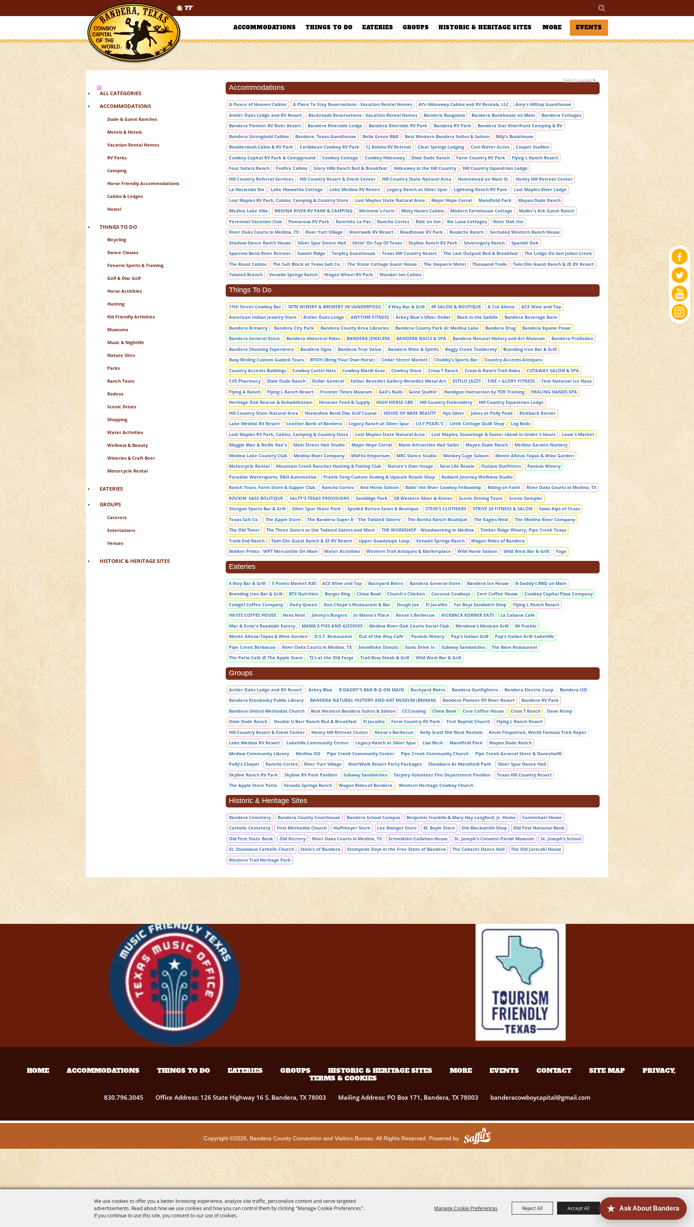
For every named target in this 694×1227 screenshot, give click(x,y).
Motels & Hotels (124, 132)
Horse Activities (124, 291)
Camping (117, 170)
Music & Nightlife (125, 342)
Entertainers (121, 530)
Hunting (116, 304)
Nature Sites (121, 355)
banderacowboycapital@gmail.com (540, 1098)
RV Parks (117, 158)
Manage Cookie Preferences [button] (466, 1208)
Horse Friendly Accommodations (143, 183)
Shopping (117, 419)
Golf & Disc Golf (124, 278)
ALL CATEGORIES (120, 93)
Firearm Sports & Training (135, 265)
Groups (416, 27)
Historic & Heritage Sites (485, 27)
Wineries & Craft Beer (131, 458)
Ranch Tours (120, 381)
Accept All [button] (578, 1208)
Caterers (117, 517)
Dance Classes (122, 252)
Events (589, 27)
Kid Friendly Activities (131, 317)
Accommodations (264, 27)
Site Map (607, 1070)
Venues (115, 543)
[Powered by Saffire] (477, 1138)
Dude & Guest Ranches (132, 119)
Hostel (114, 209)
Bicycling (116, 239)
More (552, 27)
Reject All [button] (532, 1208)
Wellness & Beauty (127, 445)
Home (38, 1070)
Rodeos (115, 394)
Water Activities (125, 432)
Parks (113, 368)
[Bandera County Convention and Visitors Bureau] (134, 33)
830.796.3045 (123, 1098)
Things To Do (329, 27)
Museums (117, 329)
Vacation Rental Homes (133, 145)
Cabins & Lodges (125, 196)
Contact (554, 1070)
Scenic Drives (121, 407)
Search (601, 8)
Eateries (377, 27)
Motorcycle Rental (127, 471)
